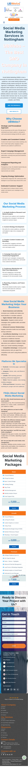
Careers (4, 714)
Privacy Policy (15, 759)
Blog (22, 17)
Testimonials (5, 712)
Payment (4, 737)
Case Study (5, 735)
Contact (18, 17)
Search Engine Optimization (8, 720)
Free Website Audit (13, 19)
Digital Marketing (6, 724)
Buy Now (14, 508)
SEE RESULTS (14, 111)
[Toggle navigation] (4, 22)
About (3, 708)
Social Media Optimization (8, 722)
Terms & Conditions (6, 759)
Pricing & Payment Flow (16, 761)
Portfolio (4, 710)
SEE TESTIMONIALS (14, 105)
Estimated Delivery (6, 762)
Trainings (4, 732)
